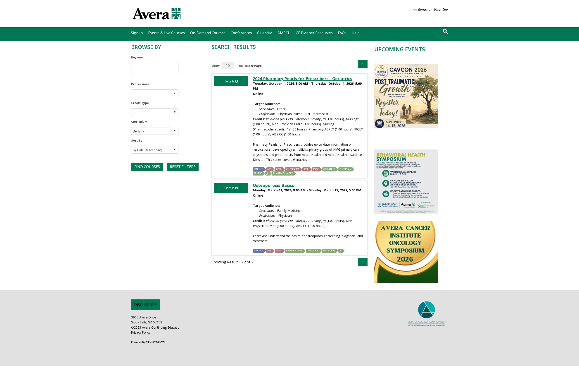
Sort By (136, 140)
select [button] (174, 93)
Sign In (137, 32)
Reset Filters (182, 166)
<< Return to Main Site (430, 9)
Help (356, 32)
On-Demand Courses (207, 32)
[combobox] (151, 93)
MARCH (284, 32)
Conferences (241, 32)
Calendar (264, 32)
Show (215, 66)
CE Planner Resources (314, 32)
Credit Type (140, 103)
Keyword (137, 57)
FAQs (342, 32)
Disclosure (145, 304)
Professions (140, 84)
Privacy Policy (140, 332)
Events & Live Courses (166, 32)
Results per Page (249, 66)
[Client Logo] (156, 21)
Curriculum (139, 122)
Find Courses (147, 166)
